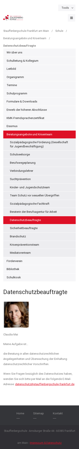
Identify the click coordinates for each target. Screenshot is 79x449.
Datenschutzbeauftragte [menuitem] (25, 220)
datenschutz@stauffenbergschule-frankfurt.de (44, 384)
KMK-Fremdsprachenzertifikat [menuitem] (25, 118)
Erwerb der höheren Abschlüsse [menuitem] (27, 109)
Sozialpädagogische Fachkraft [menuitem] (29, 203)
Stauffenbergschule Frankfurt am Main (26, 30)
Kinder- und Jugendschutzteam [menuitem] (30, 187)
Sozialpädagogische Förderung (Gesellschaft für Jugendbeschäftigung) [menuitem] (39, 144)
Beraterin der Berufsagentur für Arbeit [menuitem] (33, 211)
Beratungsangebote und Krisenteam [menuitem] (29, 134)
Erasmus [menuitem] (12, 126)
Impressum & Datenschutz (46, 442)
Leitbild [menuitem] (11, 68)
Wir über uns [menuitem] (14, 52)
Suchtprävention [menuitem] (20, 179)
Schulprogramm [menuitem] (17, 93)
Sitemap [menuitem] (38, 413)
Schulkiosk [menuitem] (14, 277)
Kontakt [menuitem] (58, 413)
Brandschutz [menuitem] (18, 236)
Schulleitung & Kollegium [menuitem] (22, 60)
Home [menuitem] (20, 413)
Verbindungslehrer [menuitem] (21, 170)
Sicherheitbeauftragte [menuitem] (24, 228)
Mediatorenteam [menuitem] (20, 252)
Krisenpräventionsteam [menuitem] (24, 244)
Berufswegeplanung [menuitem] (23, 162)
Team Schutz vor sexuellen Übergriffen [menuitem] (34, 195)
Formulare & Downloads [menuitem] (22, 101)
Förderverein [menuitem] (14, 261)
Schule (59, 30)
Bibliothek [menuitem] (13, 269)
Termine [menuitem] (12, 85)
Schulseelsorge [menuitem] (20, 154)
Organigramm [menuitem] (15, 77)
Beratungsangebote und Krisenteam (24, 38)
